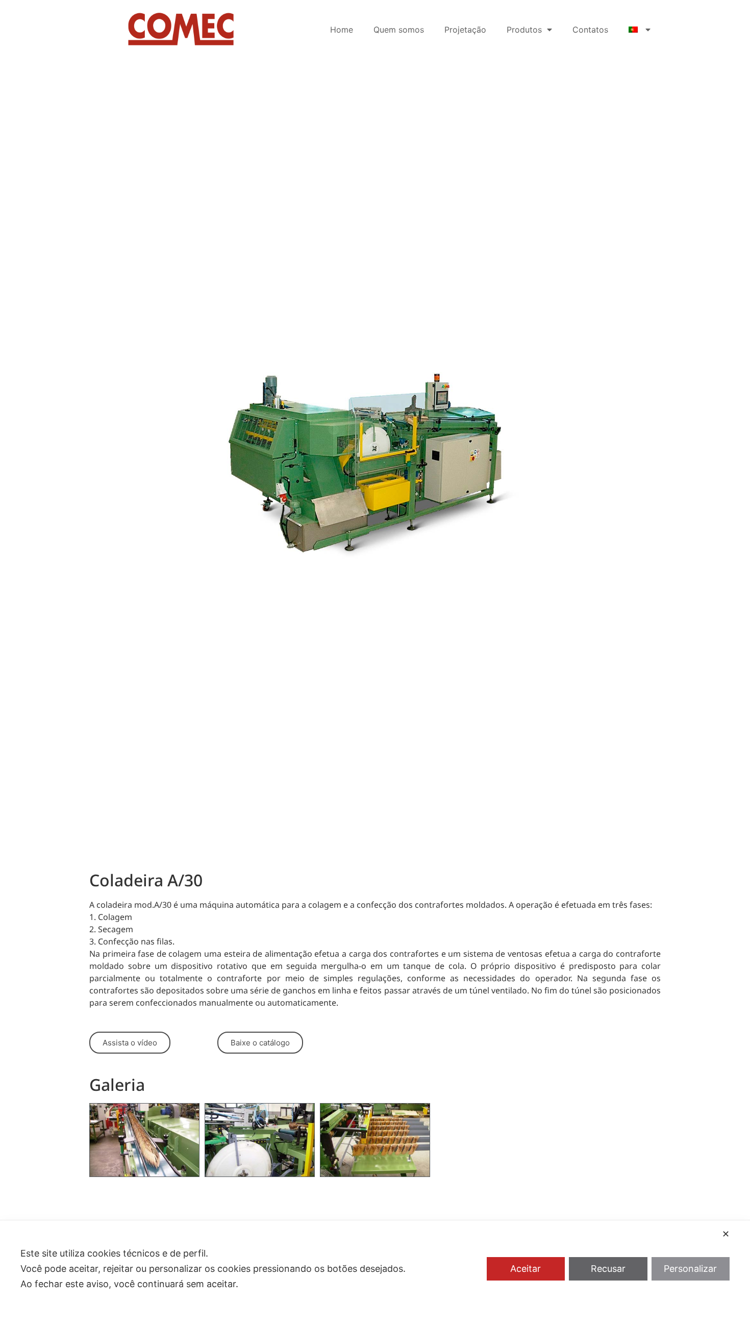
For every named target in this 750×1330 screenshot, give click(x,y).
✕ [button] (726, 1234)
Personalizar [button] (690, 1268)
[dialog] (375, 1275)
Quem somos (398, 29)
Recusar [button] (608, 1268)
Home (341, 29)
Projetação (465, 29)
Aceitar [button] (525, 1268)
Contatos (590, 29)
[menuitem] (639, 29)
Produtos (524, 29)
